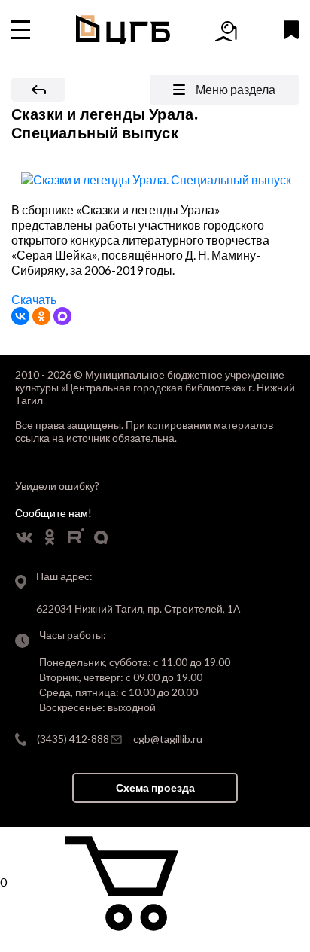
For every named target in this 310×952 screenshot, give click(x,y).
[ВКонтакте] (20, 316)
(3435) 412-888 (73, 738)
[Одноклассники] (41, 316)
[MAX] (62, 316)
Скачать (33, 299)
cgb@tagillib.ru (167, 738)
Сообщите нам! (53, 512)
